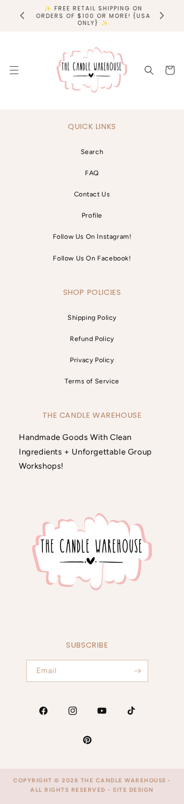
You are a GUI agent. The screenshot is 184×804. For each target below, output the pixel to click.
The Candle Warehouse (124, 780)
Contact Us (92, 194)
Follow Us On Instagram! (92, 237)
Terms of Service (92, 381)
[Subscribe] (137, 671)
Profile (92, 215)
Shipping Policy (92, 318)
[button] (149, 70)
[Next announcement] (161, 15)
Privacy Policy (92, 360)
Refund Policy (92, 339)
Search (92, 152)
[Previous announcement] (22, 15)
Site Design (133, 790)
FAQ (92, 173)
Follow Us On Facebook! (92, 258)
